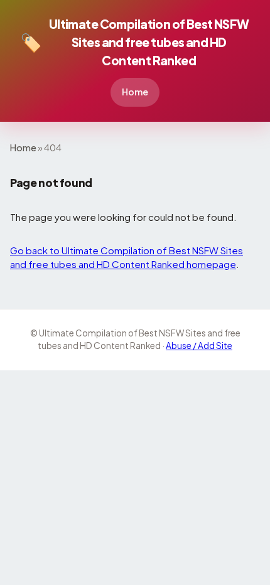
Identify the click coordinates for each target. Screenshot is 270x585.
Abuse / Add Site (199, 345)
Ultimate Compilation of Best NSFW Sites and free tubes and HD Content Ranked (134, 42)
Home (135, 91)
